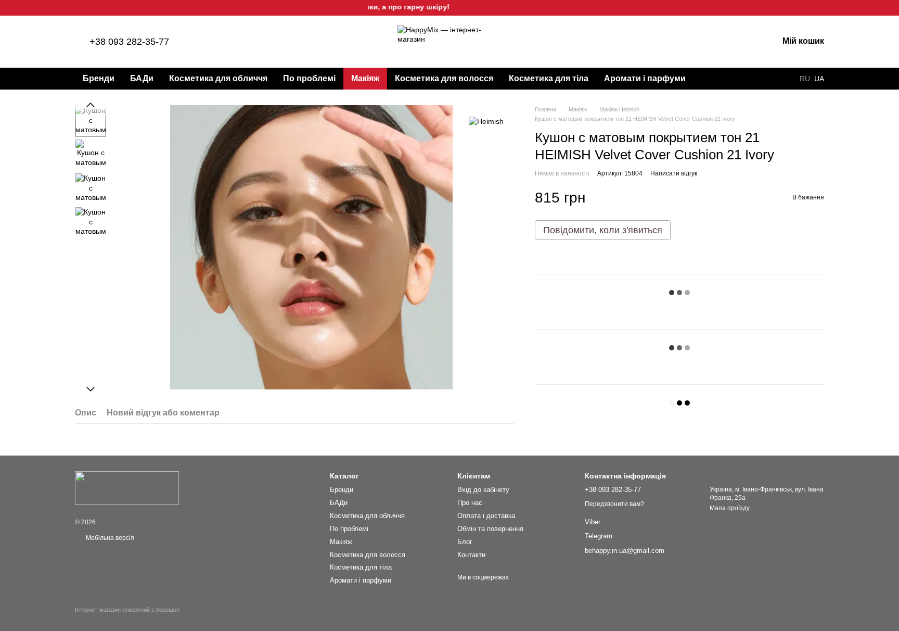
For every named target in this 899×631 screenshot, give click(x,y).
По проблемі (309, 78)
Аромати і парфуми (645, 78)
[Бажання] (716, 41)
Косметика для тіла (548, 78)
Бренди (98, 78)
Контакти (471, 555)
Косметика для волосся (444, 78)
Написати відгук (673, 173)
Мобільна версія (109, 537)
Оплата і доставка (486, 516)
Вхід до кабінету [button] (483, 490)
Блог (464, 542)
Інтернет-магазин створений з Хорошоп (127, 610)
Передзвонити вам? (614, 504)
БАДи (141, 78)
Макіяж (365, 78)
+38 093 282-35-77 (129, 41)
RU (805, 78)
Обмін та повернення (490, 529)
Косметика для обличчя (218, 78)
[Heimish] (486, 120)
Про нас (469, 503)
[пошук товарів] (712, 78)
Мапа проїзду (730, 508)
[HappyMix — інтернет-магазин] (127, 487)
